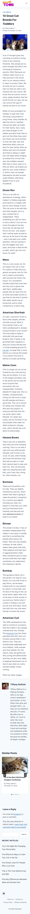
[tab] (11, 794)
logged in (17, 814)
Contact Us (19, 899)
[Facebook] (4, 893)
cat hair (6, 350)
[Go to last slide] (4, 775)
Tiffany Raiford (9, 28)
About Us (10, 899)
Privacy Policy (7, 902)
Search (24, 834)
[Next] (25, 775)
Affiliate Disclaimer (20, 902)
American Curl (12, 633)
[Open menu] (26, 3)
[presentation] (15, 765)
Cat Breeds (7, 12)
